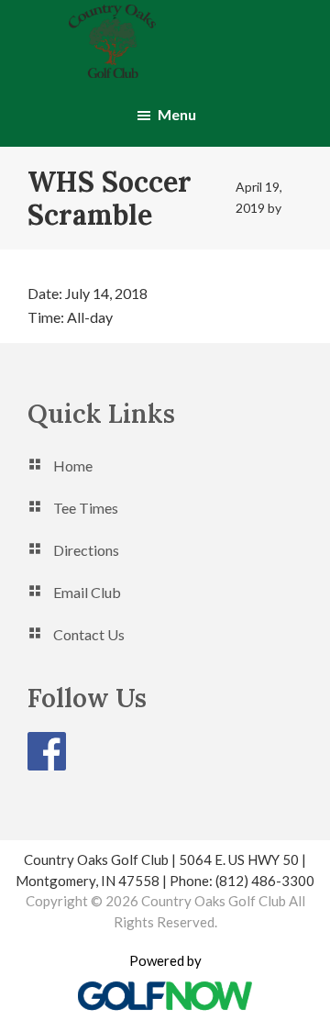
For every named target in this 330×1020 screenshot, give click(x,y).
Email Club (87, 592)
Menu (177, 114)
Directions (86, 550)
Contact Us (89, 634)
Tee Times (85, 507)
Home (73, 465)
